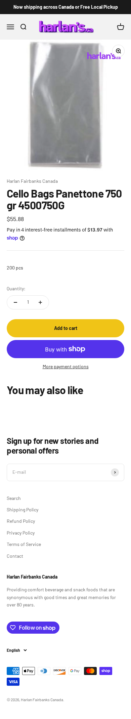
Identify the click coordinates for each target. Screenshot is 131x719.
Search (14, 498)
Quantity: (16, 288)
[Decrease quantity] (15, 302)
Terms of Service (24, 544)
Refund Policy (21, 521)
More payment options (66, 366)
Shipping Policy (22, 509)
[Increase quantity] (40, 302)
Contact (15, 556)
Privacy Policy (21, 533)
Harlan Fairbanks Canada (32, 181)
